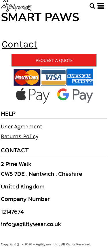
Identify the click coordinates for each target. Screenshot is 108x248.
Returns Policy (19, 136)
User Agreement (21, 126)
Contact (19, 44)
